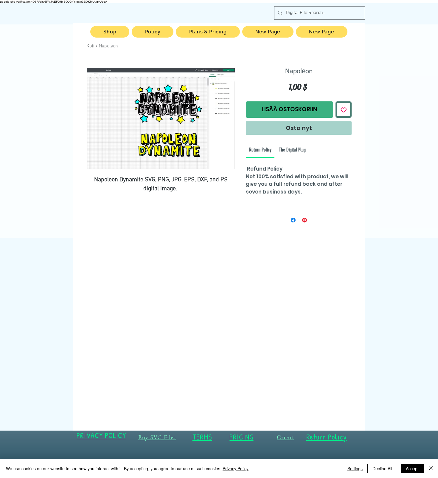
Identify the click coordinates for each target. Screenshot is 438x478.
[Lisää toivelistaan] (344, 109)
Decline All (382, 468)
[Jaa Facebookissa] (293, 220)
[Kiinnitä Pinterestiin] (304, 220)
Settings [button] (355, 468)
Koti (90, 46)
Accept (412, 468)
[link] (260, 150)
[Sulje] (430, 468)
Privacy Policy (235, 468)
